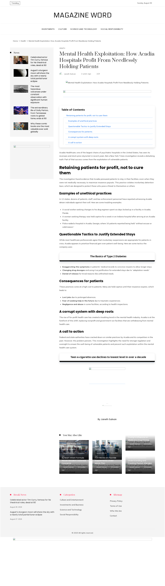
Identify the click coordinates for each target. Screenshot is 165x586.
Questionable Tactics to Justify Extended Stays (89, 126)
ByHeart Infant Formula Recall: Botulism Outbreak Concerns (74, 460)
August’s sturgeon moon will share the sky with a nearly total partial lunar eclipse (40, 76)
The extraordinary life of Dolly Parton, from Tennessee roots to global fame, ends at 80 (39, 113)
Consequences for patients (80, 131)
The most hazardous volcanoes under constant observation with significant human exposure (39, 94)
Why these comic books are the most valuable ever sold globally (40, 127)
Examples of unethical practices (82, 121)
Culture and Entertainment (71, 500)
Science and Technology (71, 509)
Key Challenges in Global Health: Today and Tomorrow (106, 446)
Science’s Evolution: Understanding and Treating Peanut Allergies (140, 460)
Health (62, 48)
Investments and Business (71, 505)
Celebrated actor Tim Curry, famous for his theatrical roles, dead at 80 (39, 61)
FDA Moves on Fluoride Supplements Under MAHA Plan (105, 460)
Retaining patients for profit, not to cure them (86, 115)
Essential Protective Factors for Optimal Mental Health (71, 446)
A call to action (75, 142)
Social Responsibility (69, 514)
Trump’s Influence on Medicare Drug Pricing (138, 438)
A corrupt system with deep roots (83, 137)
